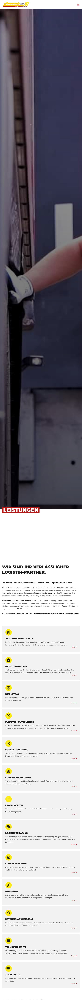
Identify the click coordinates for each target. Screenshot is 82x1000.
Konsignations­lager (18, 777)
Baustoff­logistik (16, 666)
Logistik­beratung (16, 833)
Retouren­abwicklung (19, 919)
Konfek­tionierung (16, 749)
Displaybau (12, 694)
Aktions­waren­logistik (19, 638)
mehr (73, 647)
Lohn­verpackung (16, 863)
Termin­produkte (15, 947)
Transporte (12, 974)
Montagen (11, 891)
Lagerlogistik (14, 805)
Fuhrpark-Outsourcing (19, 722)
